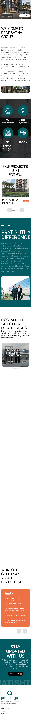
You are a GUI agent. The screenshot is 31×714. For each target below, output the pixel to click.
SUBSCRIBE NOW (14, 673)
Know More (25, 15)
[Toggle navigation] (28, 3)
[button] (14, 210)
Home (3, 711)
